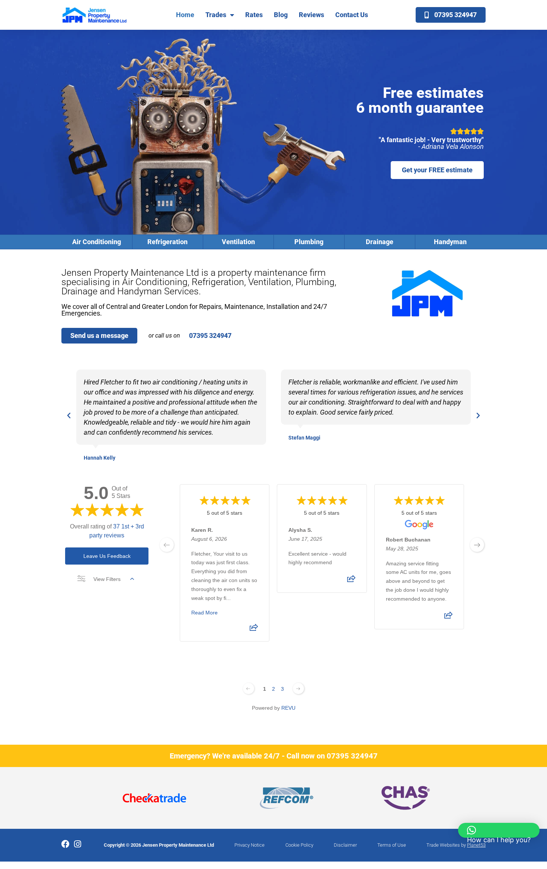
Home (185, 15)
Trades (215, 15)
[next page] (477, 545)
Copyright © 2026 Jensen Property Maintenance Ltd (159, 845)
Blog (281, 15)
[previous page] (167, 545)
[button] (69, 415)
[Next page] (298, 688)
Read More (204, 613)
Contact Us (351, 15)
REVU (288, 708)
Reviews (311, 15)
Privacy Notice (249, 845)
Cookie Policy (299, 845)
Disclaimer (345, 845)
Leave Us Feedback (107, 556)
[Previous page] (248, 688)
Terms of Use (391, 845)
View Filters (107, 579)
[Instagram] (77, 844)
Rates (254, 15)
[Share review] (254, 630)
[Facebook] (65, 844)
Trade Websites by (456, 845)
